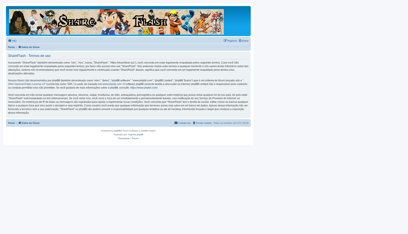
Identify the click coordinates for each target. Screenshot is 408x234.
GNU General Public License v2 (26, 84)
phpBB (117, 131)
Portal (11, 47)
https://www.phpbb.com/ (143, 87)
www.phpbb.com (112, 84)
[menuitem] (12, 40)
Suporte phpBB (135, 134)
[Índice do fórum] (117, 21)
